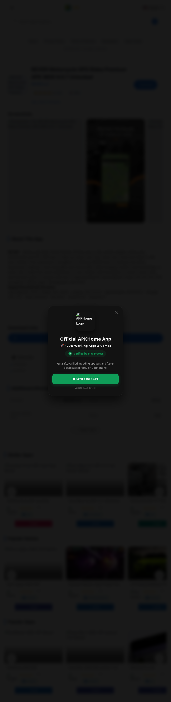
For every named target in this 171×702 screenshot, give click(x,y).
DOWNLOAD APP (85, 379)
